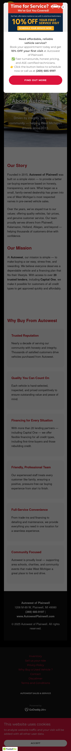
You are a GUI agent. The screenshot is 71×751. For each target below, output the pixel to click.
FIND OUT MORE (35, 80)
